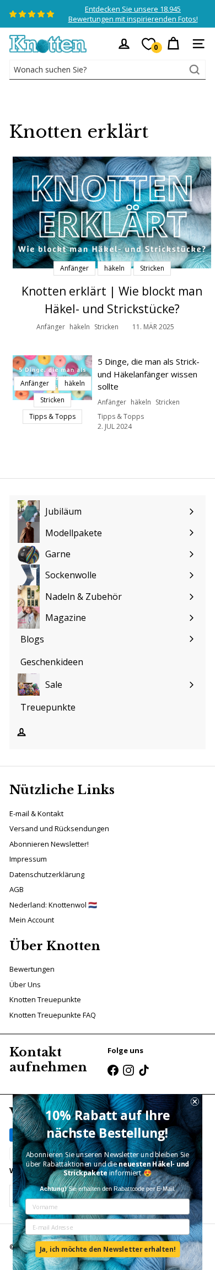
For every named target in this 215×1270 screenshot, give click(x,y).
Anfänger (50, 326)
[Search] (195, 70)
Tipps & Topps (121, 416)
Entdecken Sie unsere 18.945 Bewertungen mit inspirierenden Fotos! (133, 14)
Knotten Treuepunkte (45, 999)
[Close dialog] (195, 1101)
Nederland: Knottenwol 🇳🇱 (53, 905)
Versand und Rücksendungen (59, 828)
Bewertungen (32, 969)
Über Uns (25, 984)
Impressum (28, 859)
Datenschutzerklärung (46, 874)
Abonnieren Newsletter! (49, 844)
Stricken (106, 326)
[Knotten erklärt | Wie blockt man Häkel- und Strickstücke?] (112, 213)
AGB (16, 889)
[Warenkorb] (173, 44)
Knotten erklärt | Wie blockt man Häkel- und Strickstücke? (112, 300)
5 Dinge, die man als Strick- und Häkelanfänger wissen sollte (149, 374)
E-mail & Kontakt (36, 813)
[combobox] (107, 70)
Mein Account (31, 920)
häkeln (79, 326)
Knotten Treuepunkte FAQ (52, 1015)
